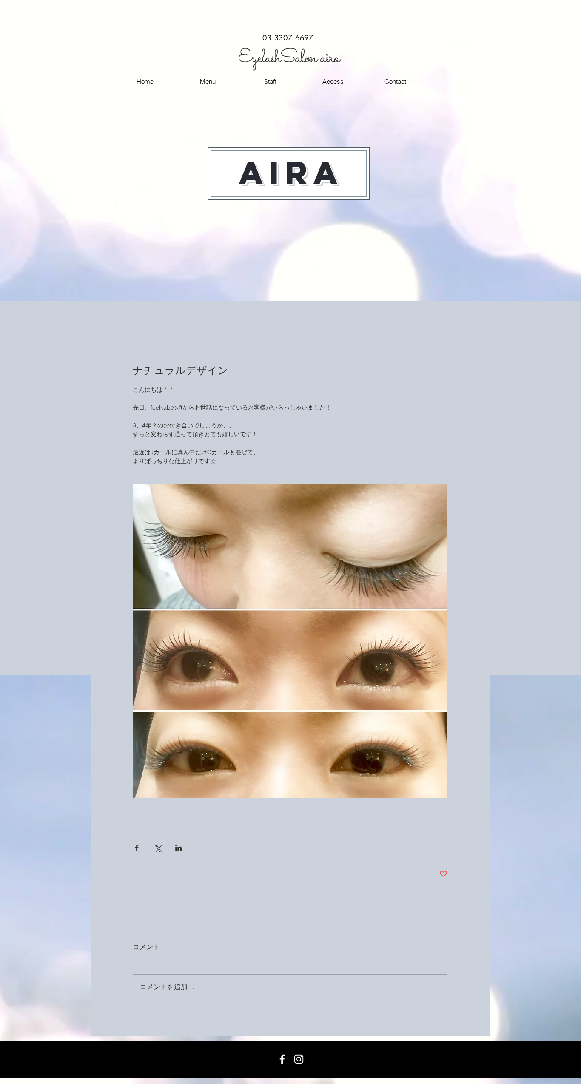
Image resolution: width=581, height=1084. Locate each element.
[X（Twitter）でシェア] (158, 848)
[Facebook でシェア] (137, 848)
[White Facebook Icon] (282, 1059)
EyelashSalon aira (289, 57)
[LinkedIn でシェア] (178, 848)
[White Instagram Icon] (299, 1059)
